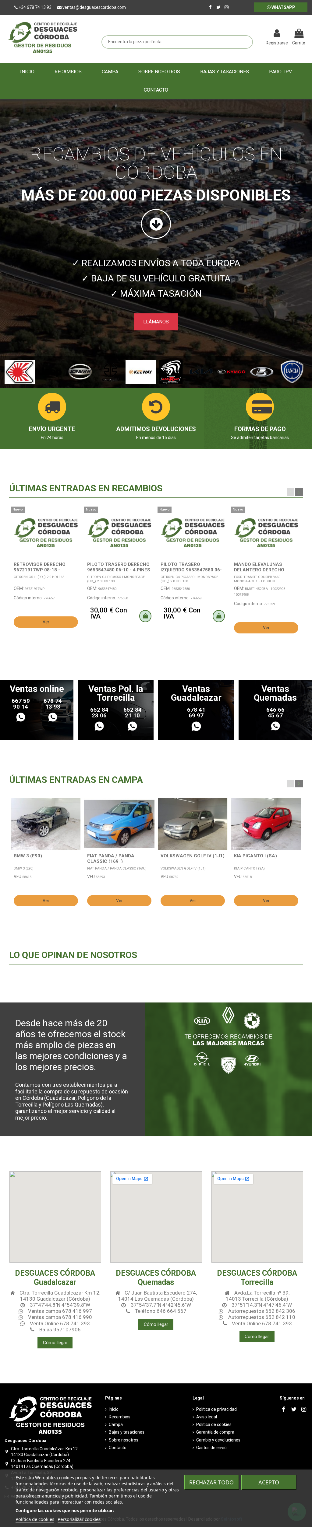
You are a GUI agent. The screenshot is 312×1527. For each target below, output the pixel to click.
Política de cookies (214, 1424)
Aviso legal (206, 1416)
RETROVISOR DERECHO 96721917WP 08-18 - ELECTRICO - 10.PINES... (40, 570)
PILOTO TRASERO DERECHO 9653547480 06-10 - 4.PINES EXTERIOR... (118, 570)
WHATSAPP (283, 7)
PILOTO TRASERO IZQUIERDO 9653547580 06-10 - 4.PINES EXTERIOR (191, 570)
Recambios (119, 1416)
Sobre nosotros (123, 1440)
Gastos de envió (211, 1447)
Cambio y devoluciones (218, 1440)
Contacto (117, 1447)
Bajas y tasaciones (126, 1432)
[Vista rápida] (76, 526)
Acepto (268, 1482)
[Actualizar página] (258, 34)
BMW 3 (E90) (28, 856)
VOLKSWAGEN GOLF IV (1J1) (193, 856)
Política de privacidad (216, 1409)
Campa (116, 1424)
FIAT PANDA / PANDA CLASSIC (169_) (110, 858)
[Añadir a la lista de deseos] (76, 515)
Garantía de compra (215, 1432)
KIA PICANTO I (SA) (255, 856)
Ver (46, 621)
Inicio (114, 1409)
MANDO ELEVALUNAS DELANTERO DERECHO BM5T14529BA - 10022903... (265, 570)
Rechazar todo (211, 1482)
